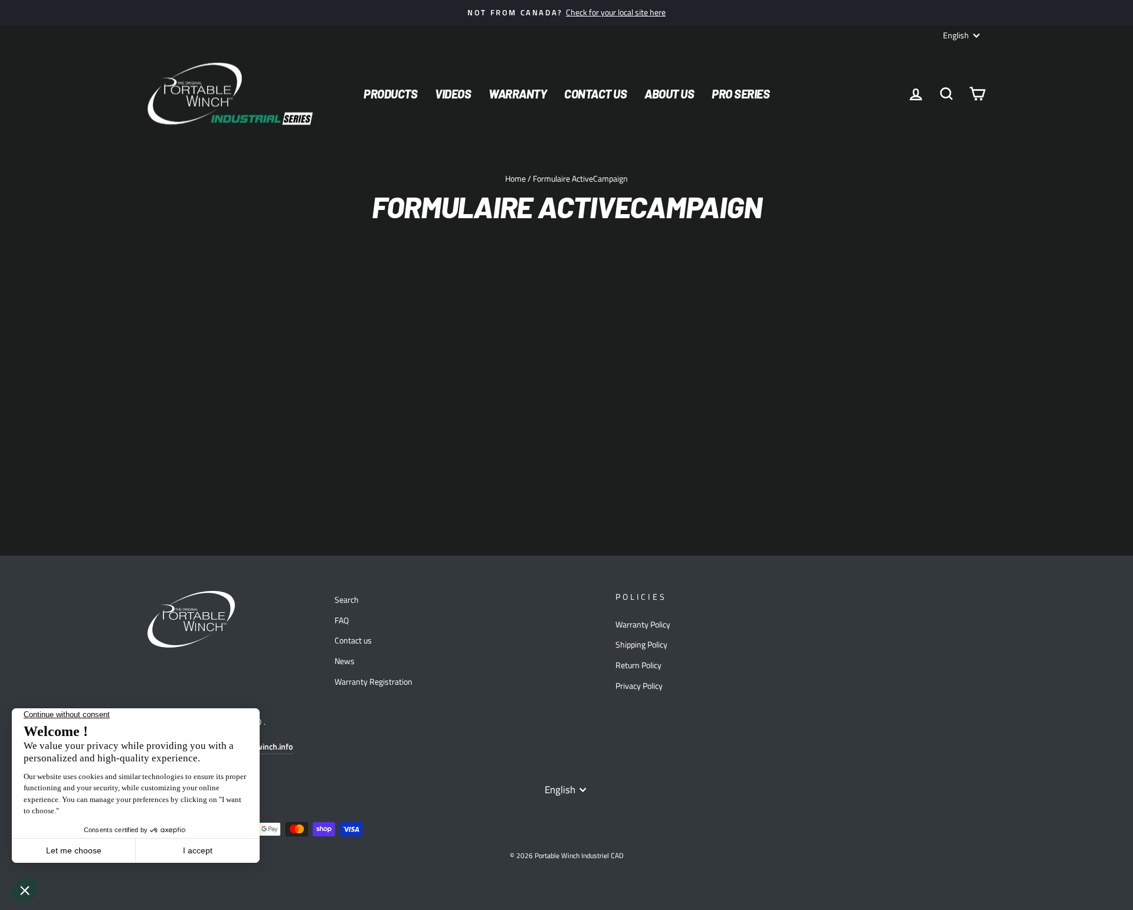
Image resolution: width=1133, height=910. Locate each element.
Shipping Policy (641, 644)
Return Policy (638, 665)
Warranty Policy (642, 624)
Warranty (517, 94)
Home (515, 178)
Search (347, 599)
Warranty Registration (373, 681)
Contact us (353, 640)
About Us (669, 94)
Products (390, 94)
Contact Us (595, 94)
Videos (453, 94)
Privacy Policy (639, 685)
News (345, 661)
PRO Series (740, 94)
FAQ (342, 620)
